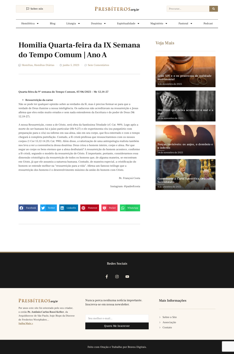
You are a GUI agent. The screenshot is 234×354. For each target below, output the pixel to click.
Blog (53, 23)
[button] (28, 207)
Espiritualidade (126, 23)
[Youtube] (127, 277)
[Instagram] (117, 277)
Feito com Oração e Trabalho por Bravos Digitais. (117, 347)
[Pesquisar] (213, 9)
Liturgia (71, 23)
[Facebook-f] (107, 277)
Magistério (156, 23)
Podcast (208, 23)
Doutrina (96, 23)
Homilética (28, 23)
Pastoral (183, 23)
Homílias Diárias (44, 65)
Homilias (27, 65)
